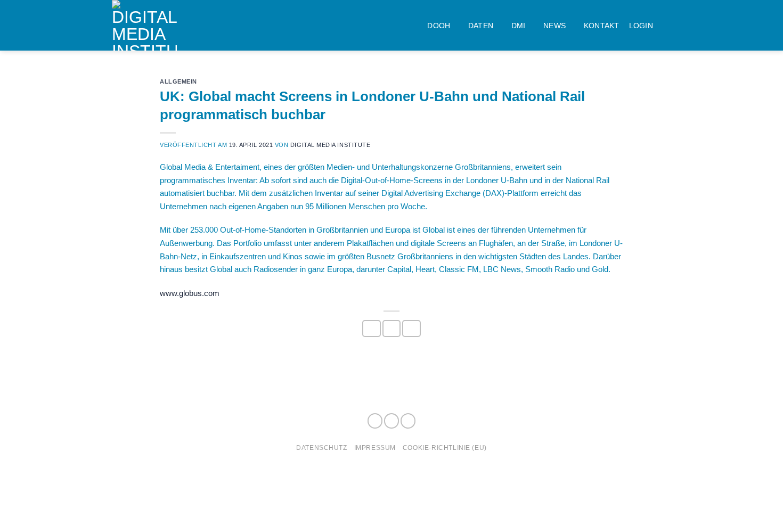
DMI (518, 25)
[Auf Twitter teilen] (391, 328)
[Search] (667, 25)
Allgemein (178, 81)
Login (641, 25)
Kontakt (601, 25)
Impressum (375, 447)
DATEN (480, 25)
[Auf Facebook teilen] (371, 328)
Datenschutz (321, 447)
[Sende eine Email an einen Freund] (411, 328)
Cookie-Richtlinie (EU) (445, 447)
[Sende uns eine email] (408, 421)
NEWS (554, 25)
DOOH (438, 25)
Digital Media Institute (330, 145)
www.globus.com (189, 293)
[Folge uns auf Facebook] (375, 421)
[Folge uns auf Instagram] (391, 421)
